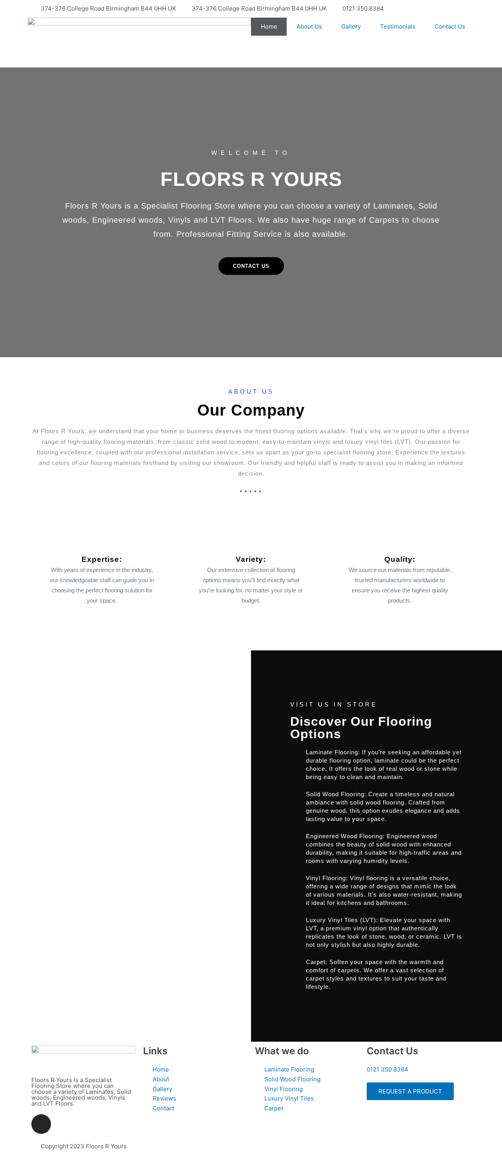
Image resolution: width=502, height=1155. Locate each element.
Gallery (351, 26)
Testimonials (397, 26)
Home (269, 26)
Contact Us (450, 26)
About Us (309, 26)
